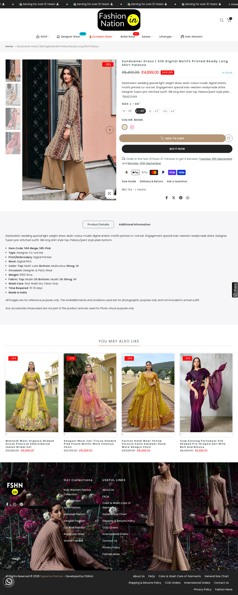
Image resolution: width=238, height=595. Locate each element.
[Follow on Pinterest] (21, 504)
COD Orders (110, 527)
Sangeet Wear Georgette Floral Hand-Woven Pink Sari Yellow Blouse (163, 444)
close (234, 4)
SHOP (44, 36)
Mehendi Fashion (75, 514)
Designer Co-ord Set (26, 253)
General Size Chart (114, 514)
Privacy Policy (111, 547)
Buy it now (177, 149)
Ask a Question (177, 181)
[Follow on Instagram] (14, 504)
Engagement (72, 501)
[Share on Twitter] (173, 197)
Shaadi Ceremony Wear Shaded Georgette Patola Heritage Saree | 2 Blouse (107, 444)
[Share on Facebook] (166, 197)
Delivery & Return (151, 181)
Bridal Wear (129, 36)
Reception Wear (74, 534)
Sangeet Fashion (74, 521)
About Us (108, 490)
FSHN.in (88, 576)
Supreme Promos (51, 576)
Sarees (146, 36)
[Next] (109, 130)
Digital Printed (30, 257)
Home (9, 46)
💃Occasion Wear (100, 36)
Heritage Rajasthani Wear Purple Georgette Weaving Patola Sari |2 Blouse (49, 444)
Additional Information (134, 224)
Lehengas (165, 36)
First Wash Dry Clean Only (33, 283)
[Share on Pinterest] (180, 197)
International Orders (115, 534)
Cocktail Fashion (74, 527)
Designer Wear (73, 36)
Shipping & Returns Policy (118, 521)
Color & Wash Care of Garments (180, 576)
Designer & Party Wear (30, 270)
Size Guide (129, 181)
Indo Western (193, 36)
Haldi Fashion (72, 507)
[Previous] (29, 130)
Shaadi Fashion (73, 541)
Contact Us (109, 541)
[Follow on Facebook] (7, 504)
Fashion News (111, 554)
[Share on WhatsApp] (187, 197)
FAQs (105, 496)
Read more (130, 96)
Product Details (98, 224)
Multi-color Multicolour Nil (44, 266)
